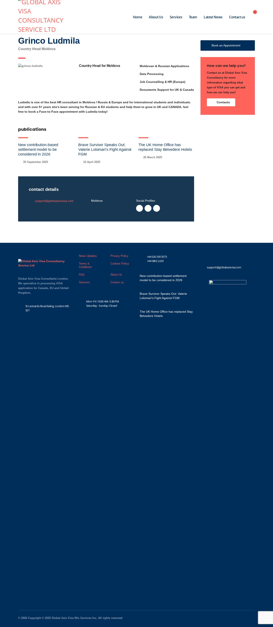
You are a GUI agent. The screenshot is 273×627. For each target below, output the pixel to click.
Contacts (223, 102)
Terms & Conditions (85, 265)
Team (193, 17)
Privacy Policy (119, 255)
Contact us (237, 17)
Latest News (213, 17)
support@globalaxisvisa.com (54, 201)
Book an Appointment (226, 45)
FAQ (81, 274)
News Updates (88, 255)
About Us (156, 17)
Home (137, 17)
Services (176, 17)
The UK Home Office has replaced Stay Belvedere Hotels (166, 314)
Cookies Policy (119, 263)
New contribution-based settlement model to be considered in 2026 (38, 149)
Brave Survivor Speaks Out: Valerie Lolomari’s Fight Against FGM (104, 149)
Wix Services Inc (85, 618)
